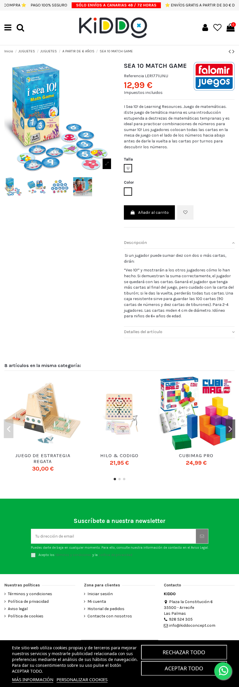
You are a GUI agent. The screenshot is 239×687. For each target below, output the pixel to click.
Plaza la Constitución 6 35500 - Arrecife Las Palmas (188, 607)
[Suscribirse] (202, 536)
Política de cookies (25, 616)
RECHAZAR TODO (184, 652)
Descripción (135, 242)
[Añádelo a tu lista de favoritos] (185, 212)
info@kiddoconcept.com (192, 625)
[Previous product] (230, 51)
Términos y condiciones (30, 593)
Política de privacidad (28, 601)
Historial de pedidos (105, 608)
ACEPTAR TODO (184, 668)
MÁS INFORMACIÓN (32, 679)
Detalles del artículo (143, 331)
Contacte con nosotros (109, 616)
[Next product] (233, 51)
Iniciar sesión (100, 593)
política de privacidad (115, 555)
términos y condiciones (73, 555)
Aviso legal (18, 608)
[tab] (179, 243)
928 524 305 (181, 619)
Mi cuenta (96, 601)
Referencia (134, 75)
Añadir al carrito (153, 212)
